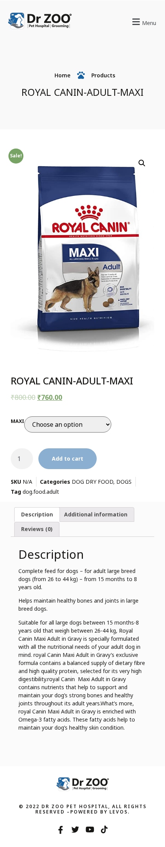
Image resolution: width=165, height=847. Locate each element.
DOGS (124, 481)
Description (37, 514)
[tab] (37, 514)
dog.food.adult (41, 491)
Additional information (95, 514)
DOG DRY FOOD (92, 481)
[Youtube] (90, 830)
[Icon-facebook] (60, 830)
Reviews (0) (37, 529)
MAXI (17, 421)
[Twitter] (75, 830)
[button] (138, 22)
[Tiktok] (104, 830)
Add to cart (67, 458)
